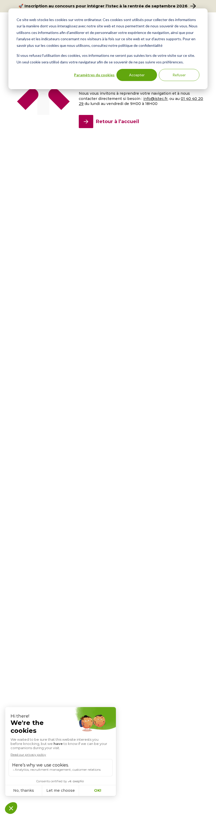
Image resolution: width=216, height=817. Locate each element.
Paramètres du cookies (94, 75)
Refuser (179, 75)
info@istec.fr (155, 98)
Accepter (137, 75)
